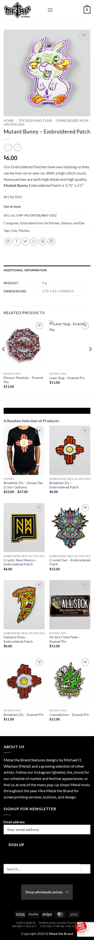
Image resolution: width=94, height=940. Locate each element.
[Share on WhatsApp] (8, 242)
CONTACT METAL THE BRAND (61, 926)
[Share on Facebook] (17, 242)
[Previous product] (17, 147)
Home (9, 121)
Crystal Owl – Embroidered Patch (69, 562)
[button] (50, 10)
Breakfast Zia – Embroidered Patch (64, 485)
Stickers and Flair (35, 121)
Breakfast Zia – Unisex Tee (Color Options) (23, 485)
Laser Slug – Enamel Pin (67, 378)
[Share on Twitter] (25, 242)
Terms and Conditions (57, 923)
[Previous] (4, 358)
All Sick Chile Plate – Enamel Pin (64, 639)
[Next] (90, 358)
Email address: (14, 822)
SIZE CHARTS (25, 923)
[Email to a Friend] (34, 242)
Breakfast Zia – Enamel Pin (24, 715)
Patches (24, 231)
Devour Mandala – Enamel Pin (23, 380)
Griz (14, 231)
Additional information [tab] (25, 270)
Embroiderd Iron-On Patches (40, 223)
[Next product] (8, 147)
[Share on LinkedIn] (51, 242)
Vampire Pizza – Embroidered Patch (18, 639)
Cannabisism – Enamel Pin (69, 715)
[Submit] (85, 869)
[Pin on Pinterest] (43, 242)
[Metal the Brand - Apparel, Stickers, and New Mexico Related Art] (24, 10)
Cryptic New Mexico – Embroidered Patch (20, 562)
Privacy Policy (24, 926)
